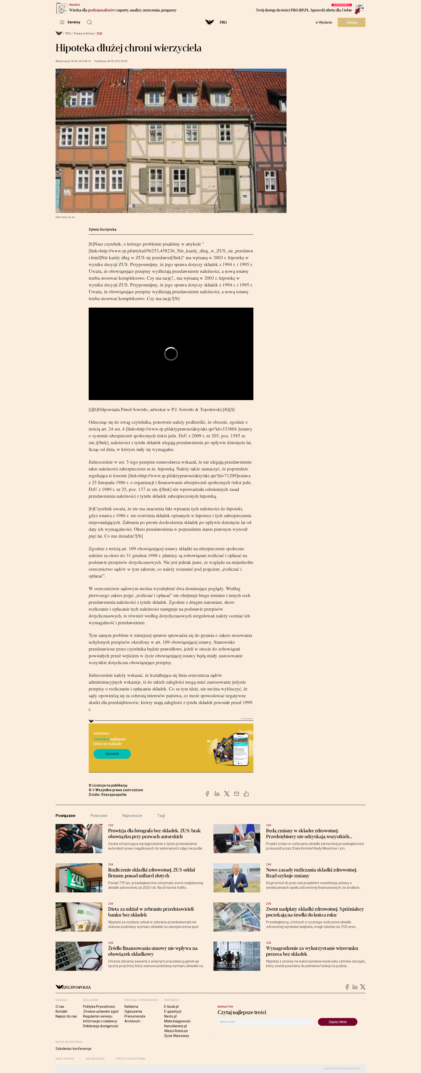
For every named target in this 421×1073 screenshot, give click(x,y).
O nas (60, 1007)
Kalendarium (95, 1058)
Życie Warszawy (176, 1036)
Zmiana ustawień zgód (100, 1011)
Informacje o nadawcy (100, 1021)
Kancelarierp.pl (175, 1026)
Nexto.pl (170, 1016)
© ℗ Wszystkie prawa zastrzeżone (116, 790)
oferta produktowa (130, 1058)
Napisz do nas (66, 1016)
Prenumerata (134, 1016)
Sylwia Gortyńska (102, 229)
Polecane (99, 815)
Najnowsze (132, 815)
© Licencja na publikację (108, 785)
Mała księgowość (177, 1021)
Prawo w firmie (84, 33)
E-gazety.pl (172, 1011)
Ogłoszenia (133, 1011)
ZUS (99, 33)
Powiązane (66, 815)
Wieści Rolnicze (176, 1031)
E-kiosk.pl (171, 1007)
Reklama (131, 1007)
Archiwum (132, 1021)
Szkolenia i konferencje (73, 1049)
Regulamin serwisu (97, 1016)
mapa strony (65, 1058)
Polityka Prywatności (99, 1007)
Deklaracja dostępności (100, 1026)
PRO (223, 22)
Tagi (161, 815)
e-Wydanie (324, 22)
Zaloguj (351, 22)
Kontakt (61, 1011)
